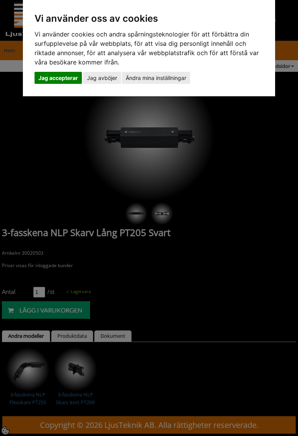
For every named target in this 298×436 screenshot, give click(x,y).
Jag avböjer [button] (102, 78)
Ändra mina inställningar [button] (156, 78)
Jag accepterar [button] (58, 78)
